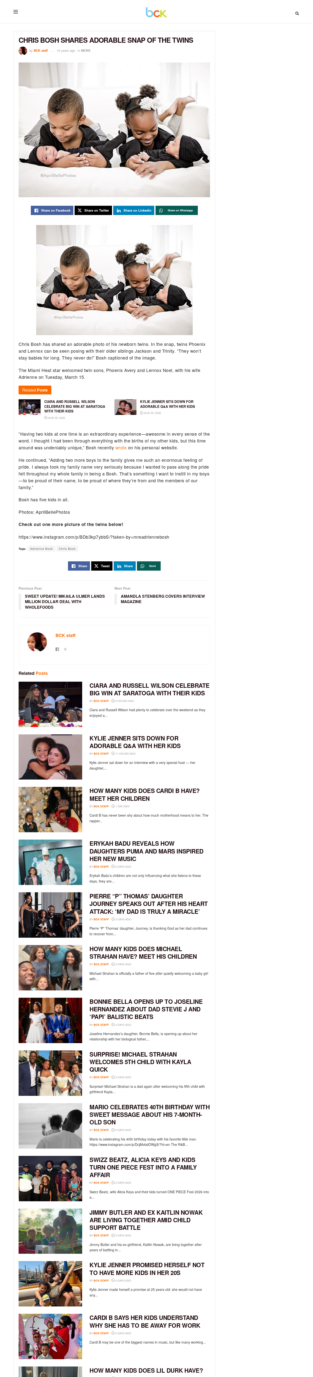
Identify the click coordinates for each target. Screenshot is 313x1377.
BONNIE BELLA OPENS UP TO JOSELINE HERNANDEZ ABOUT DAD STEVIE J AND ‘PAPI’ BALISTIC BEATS (145, 1009)
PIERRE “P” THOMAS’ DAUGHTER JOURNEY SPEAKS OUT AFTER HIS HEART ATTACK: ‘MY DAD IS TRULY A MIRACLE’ (148, 903)
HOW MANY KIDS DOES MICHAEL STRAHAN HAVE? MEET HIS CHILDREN (143, 952)
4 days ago (123, 1280)
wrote (121, 447)
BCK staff (41, 50)
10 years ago (66, 50)
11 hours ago (125, 753)
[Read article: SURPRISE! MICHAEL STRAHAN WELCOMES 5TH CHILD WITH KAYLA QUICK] (50, 1073)
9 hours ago (124, 701)
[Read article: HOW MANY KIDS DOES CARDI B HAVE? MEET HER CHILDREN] (50, 809)
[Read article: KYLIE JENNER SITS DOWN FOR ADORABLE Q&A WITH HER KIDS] (50, 757)
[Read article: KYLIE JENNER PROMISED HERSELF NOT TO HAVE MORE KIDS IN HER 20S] (50, 1283)
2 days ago (123, 866)
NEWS (85, 50)
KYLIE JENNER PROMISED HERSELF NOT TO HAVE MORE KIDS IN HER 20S (146, 1268)
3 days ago (123, 919)
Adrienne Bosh (41, 548)
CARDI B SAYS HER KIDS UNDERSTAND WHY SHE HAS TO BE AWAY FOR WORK (144, 1321)
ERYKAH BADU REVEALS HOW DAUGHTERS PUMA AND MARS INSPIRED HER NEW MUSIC (146, 851)
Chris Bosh (67, 548)
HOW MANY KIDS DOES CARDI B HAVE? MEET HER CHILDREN (144, 794)
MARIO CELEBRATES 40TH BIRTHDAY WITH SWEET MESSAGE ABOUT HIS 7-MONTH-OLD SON (149, 1114)
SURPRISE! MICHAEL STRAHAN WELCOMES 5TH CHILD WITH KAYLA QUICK (140, 1061)
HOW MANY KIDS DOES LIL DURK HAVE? (146, 1370)
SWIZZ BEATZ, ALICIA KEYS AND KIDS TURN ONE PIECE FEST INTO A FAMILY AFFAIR (143, 1167)
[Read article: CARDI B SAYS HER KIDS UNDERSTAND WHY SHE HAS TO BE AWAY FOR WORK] (50, 1336)
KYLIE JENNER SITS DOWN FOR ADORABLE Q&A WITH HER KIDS (135, 742)
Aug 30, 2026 (56, 418)
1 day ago (122, 806)
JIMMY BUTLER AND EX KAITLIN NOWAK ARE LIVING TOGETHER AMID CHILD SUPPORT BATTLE (145, 1220)
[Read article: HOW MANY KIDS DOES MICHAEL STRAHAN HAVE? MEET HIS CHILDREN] (50, 967)
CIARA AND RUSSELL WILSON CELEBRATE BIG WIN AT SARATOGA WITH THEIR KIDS (149, 689)
